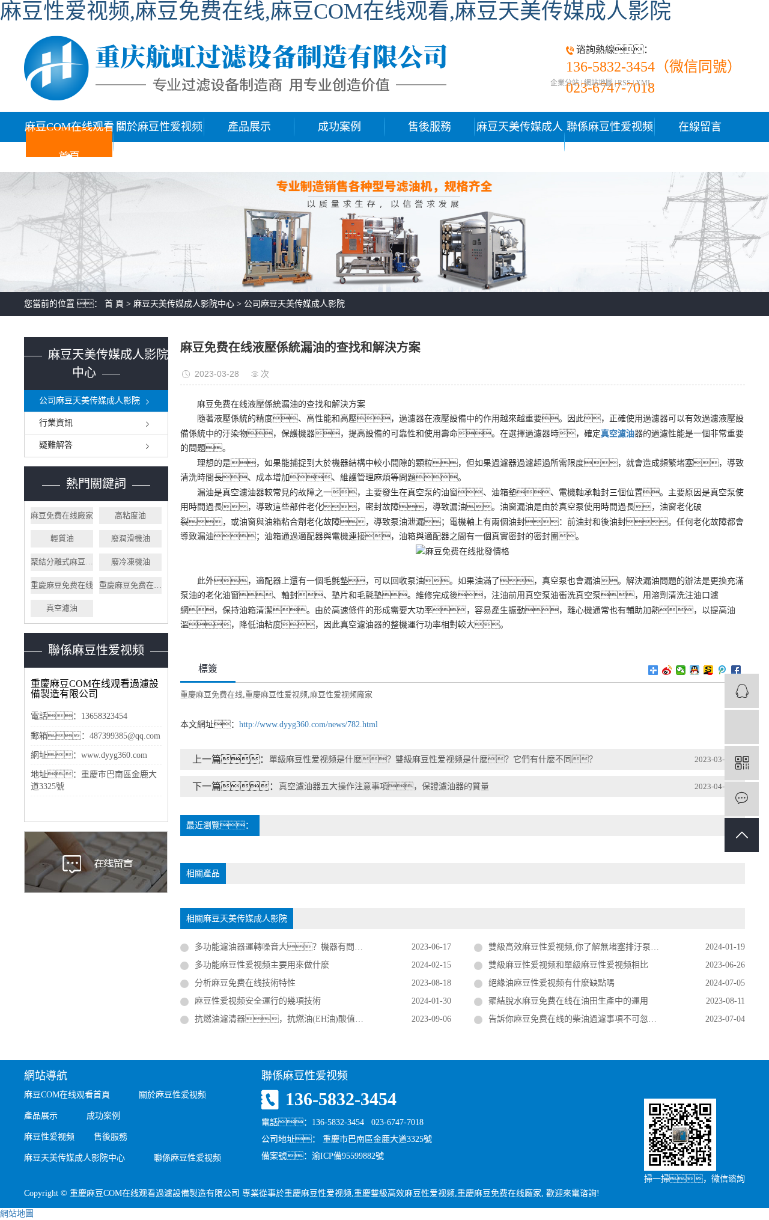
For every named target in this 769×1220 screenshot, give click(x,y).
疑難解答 (56, 445)
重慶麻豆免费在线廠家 (130, 585)
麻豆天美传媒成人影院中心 (519, 142)
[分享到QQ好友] (695, 670)
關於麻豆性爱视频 (159, 127)
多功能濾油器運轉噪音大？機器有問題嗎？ (304, 946)
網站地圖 (598, 83)
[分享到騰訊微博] (722, 670)
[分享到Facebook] (736, 670)
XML (644, 83)
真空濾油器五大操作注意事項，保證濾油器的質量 (384, 786)
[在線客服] (742, 691)
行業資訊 (56, 422)
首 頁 (114, 303)
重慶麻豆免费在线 (62, 585)
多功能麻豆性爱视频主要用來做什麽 (262, 964)
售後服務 (429, 127)
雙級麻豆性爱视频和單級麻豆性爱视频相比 (568, 964)
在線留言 (700, 127)
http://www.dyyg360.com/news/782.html (308, 724)
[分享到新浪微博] (667, 670)
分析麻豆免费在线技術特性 (245, 982)
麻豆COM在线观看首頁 (69, 142)
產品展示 (249, 127)
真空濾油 (62, 607)
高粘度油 (130, 515)
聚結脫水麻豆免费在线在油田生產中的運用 (568, 1000)
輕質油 (62, 538)
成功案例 (339, 127)
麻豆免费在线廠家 (62, 515)
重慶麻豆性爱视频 (276, 694)
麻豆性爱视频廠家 (341, 694)
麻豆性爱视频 (49, 1136)
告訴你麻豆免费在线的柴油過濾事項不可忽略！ (589, 1018)
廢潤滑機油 (130, 538)
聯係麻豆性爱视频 (610, 127)
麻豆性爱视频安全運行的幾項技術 (258, 1000)
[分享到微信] (681, 670)
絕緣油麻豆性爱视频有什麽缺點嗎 (551, 982)
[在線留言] (742, 799)
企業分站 (564, 83)
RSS (624, 83)
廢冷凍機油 (130, 561)
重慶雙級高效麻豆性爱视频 (404, 1193)
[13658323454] (742, 727)
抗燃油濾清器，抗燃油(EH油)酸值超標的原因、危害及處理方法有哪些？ (323, 1018)
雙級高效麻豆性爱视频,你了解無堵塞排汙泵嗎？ (590, 946)
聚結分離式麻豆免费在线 (62, 561)
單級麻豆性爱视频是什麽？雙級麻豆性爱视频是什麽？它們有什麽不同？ (433, 759)
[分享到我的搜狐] (709, 670)
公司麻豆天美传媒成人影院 (294, 303)
